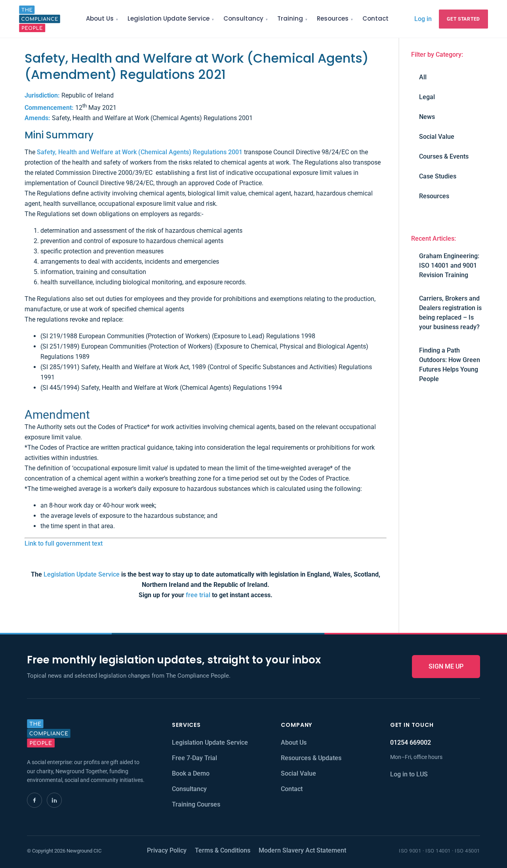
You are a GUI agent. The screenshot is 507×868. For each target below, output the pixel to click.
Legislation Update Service (169, 18)
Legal (427, 97)
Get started (463, 19)
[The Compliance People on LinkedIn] (54, 800)
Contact (375, 18)
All (423, 77)
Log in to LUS (409, 774)
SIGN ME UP (446, 666)
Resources (333, 18)
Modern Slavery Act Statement (302, 850)
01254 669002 (410, 742)
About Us (100, 18)
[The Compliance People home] (39, 19)
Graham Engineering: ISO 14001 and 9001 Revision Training (449, 265)
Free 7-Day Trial (194, 758)
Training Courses (196, 804)
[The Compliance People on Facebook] (34, 800)
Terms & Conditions (222, 850)
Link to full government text (64, 543)
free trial (198, 595)
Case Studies (437, 176)
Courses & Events (444, 156)
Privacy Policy (167, 850)
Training (290, 18)
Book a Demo (191, 773)
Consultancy (243, 18)
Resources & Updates (311, 758)
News (427, 117)
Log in (423, 19)
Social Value (436, 136)
